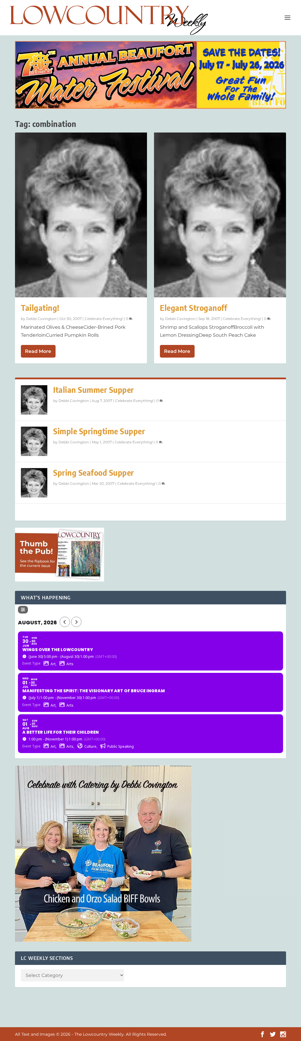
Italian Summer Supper (93, 390)
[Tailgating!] (81, 215)
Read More (38, 351)
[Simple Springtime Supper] (34, 441)
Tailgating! (40, 308)
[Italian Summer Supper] (34, 400)
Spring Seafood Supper (93, 472)
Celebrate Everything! (104, 318)
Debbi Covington (41, 318)
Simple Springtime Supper (99, 431)
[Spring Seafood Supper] (34, 482)
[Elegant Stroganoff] (220, 215)
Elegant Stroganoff (193, 308)
